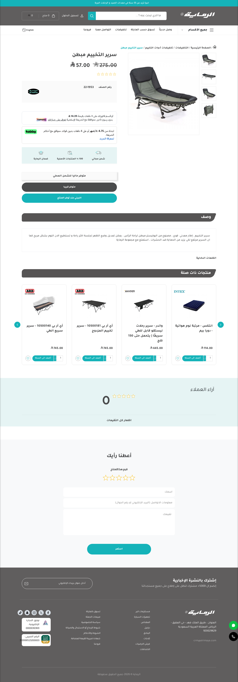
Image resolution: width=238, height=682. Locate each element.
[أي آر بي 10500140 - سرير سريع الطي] (44, 305)
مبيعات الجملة (93, 617)
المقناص (145, 622)
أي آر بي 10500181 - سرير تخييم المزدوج (95, 329)
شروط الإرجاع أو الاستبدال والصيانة (83, 628)
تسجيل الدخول (70, 15)
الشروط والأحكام (92, 633)
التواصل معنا (103, 30)
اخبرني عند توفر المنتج (69, 198)
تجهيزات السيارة (142, 617)
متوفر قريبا (69, 187)
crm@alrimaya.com (205, 640)
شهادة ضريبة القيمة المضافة (85, 639)
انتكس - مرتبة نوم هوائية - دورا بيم (194, 329)
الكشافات (145, 649)
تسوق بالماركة (93, 612)
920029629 (209, 631)
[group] (163, 94)
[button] (193, 358)
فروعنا (87, 30)
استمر (119, 549)
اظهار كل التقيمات (119, 420)
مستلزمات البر (143, 612)
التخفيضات (182, 48)
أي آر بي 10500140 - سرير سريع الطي (45, 329)
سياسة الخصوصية (90, 622)
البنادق (147, 633)
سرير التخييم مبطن (132, 48)
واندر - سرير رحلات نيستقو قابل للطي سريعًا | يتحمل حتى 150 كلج (145, 334)
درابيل (147, 628)
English (30, 30)
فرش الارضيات (142, 644)
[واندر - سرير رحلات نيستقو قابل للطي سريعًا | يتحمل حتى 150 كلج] (144, 305)
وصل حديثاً (165, 30)
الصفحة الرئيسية (200, 48)
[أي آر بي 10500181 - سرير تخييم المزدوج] (94, 305)
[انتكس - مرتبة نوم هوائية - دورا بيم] (194, 305)
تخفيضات (121, 30)
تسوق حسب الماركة (143, 30)
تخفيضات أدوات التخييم (158, 48)
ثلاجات (147, 639)
